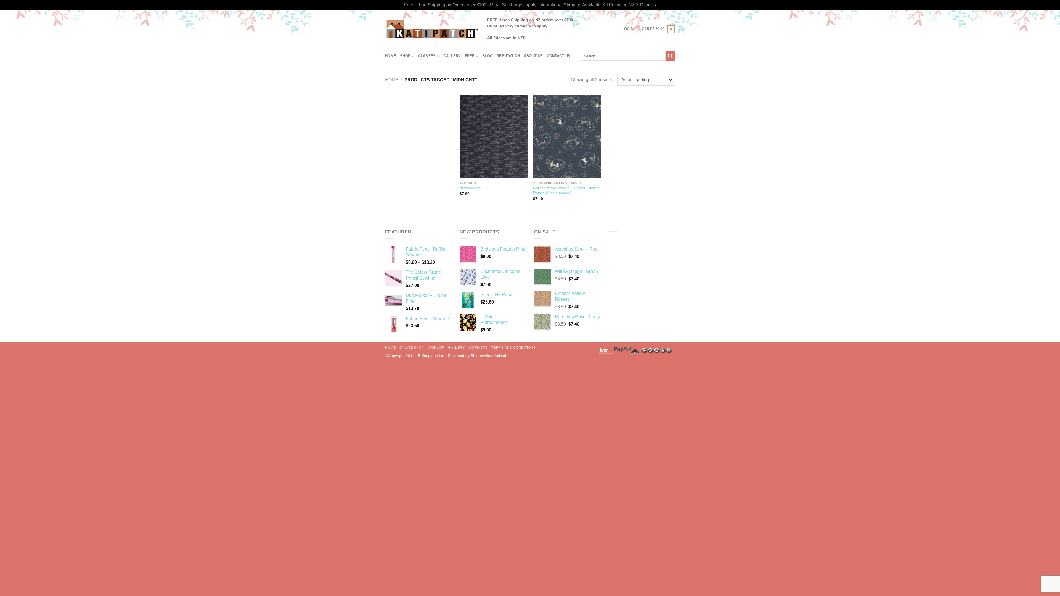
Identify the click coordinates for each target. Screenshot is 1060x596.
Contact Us (559, 56)
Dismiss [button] (648, 4)
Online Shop (411, 348)
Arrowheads (470, 188)
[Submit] (670, 56)
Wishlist (436, 348)
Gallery (452, 56)
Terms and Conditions (513, 348)
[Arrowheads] (494, 136)
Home (390, 56)
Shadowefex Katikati (488, 355)
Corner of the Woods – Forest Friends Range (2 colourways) (566, 190)
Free (470, 56)
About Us (533, 56)
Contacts (478, 348)
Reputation (508, 56)
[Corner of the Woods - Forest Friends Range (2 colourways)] (567, 136)
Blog (487, 56)
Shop (405, 56)
